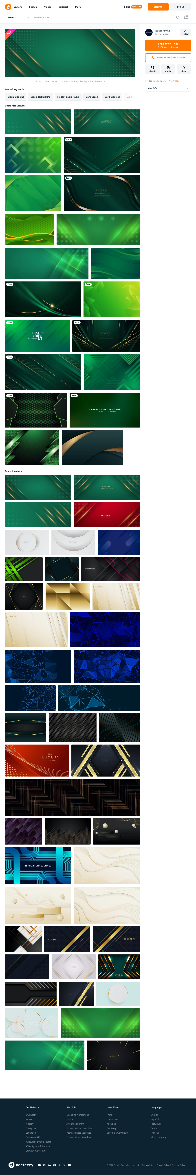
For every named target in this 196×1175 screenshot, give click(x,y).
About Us (111, 1123)
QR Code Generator (36, 1150)
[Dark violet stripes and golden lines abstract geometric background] (23, 831)
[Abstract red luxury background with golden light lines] (107, 514)
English (155, 1114)
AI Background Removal (38, 1146)
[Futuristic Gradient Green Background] (112, 372)
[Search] (178, 17)
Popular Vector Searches (79, 1128)
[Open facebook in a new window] (39, 1165)
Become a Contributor (118, 1132)
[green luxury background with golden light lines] (38, 121)
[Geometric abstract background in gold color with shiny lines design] (116, 596)
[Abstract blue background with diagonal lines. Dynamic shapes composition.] (119, 542)
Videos (47, 6)
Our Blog (111, 1128)
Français (155, 1132)
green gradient (15, 96)
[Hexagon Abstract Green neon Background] (36, 410)
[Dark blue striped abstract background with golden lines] (119, 727)
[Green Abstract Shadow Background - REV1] (33, 193)
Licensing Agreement (77, 1114)
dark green (92, 96)
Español (155, 1119)
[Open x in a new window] (64, 1165)
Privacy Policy (163, 1165)
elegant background (68, 96)
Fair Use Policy (178, 1165)
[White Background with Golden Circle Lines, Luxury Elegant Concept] (118, 994)
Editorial (63, 6)
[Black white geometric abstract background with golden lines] (23, 939)
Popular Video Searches (78, 1137)
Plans (127, 6)
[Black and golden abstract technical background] (31, 994)
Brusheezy (31, 1114)
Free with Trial (168, 45)
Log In (180, 6)
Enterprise (31, 1128)
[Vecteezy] (8, 7)
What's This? (174, 81)
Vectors (18, 6)
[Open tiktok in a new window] (59, 1165)
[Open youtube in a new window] (69, 1165)
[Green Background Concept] (32, 447)
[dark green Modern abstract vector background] (98, 229)
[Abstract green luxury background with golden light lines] (107, 121)
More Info (152, 88)
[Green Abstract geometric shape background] (112, 299)
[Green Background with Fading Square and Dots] (33, 155)
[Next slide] (135, 97)
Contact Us (112, 1119)
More (78, 6)
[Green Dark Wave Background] (115, 263)
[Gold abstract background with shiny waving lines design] (107, 905)
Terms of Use (148, 1165)
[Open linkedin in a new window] (49, 1165)
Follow (186, 34)
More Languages (159, 1137)
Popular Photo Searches (78, 1132)
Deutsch (155, 1128)
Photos (33, 6)
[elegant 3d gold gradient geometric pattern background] (68, 596)
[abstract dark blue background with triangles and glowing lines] (105, 629)
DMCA (69, 1119)
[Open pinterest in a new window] (54, 1165)
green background (41, 96)
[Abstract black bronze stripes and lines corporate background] (73, 727)
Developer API (33, 1137)
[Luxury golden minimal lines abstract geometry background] (72, 797)
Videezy (29, 1123)
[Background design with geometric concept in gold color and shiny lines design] (36, 629)
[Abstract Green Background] (29, 229)
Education (31, 1132)
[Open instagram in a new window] (44, 1165)
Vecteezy (30, 1119)
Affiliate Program (75, 1123)
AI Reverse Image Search (39, 1141)
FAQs (109, 1114)
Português (156, 1123)
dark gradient (112, 96)
